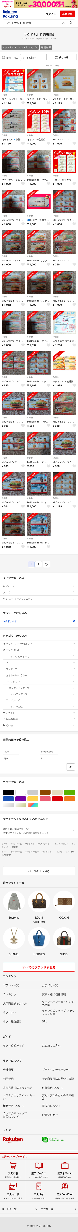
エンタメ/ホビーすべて (17, 656)
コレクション (13, 681)
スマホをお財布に (38, 1196)
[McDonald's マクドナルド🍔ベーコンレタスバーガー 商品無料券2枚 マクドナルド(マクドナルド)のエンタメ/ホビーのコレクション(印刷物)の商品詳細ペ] (64, 282)
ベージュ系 (62, 792)
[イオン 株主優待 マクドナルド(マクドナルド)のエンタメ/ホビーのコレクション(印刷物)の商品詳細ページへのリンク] (64, 161)
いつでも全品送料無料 (38, 1175)
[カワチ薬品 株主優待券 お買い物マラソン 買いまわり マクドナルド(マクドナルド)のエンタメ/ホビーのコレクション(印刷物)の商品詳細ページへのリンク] (64, 322)
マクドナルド (10, 621)
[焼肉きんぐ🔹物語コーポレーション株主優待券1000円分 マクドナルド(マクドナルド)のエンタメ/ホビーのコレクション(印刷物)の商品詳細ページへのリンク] (13, 120)
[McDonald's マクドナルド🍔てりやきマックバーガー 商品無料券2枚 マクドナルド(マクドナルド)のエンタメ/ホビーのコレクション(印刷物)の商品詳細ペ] (13, 322)
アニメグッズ (13, 700)
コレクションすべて (19, 687)
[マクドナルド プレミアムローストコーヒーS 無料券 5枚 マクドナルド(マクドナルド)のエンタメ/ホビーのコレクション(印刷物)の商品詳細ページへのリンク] (39, 80)
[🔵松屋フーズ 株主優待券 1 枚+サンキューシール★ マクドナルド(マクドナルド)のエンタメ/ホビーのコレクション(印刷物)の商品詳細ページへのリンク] (39, 201)
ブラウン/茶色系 (50, 792)
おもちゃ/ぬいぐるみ (16, 675)
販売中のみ (12, 57)
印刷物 (44, 47)
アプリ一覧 (47, 1209)
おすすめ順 (27, 57)
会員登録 (67, 14)
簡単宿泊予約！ (65, 1175)
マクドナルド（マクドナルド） (18, 47)
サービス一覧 (9, 1209)
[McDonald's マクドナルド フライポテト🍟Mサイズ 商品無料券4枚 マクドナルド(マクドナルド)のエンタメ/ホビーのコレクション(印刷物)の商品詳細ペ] (39, 161)
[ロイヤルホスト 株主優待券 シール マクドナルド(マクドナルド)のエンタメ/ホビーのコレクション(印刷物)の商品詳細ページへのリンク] (13, 80)
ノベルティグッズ (18, 693)
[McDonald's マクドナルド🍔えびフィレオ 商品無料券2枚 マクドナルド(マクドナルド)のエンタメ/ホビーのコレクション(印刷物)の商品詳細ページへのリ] (13, 282)
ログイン (50, 14)
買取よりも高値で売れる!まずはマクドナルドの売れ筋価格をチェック (25, 830)
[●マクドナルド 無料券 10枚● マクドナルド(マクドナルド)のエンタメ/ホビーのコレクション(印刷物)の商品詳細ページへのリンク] (64, 80)
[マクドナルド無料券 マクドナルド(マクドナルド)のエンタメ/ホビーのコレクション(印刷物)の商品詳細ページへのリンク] (64, 363)
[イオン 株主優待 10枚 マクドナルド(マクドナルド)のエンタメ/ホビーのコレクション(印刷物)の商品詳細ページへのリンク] (39, 120)
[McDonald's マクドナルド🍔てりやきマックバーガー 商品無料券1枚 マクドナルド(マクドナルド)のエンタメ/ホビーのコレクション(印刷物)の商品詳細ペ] (13, 403)
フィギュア (11, 668)
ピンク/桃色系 (50, 799)
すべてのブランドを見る (39, 967)
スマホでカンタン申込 (12, 1196)
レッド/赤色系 (62, 799)
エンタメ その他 (14, 706)
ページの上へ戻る (39, 871)
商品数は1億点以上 (13, 1175)
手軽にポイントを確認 (64, 1196)
